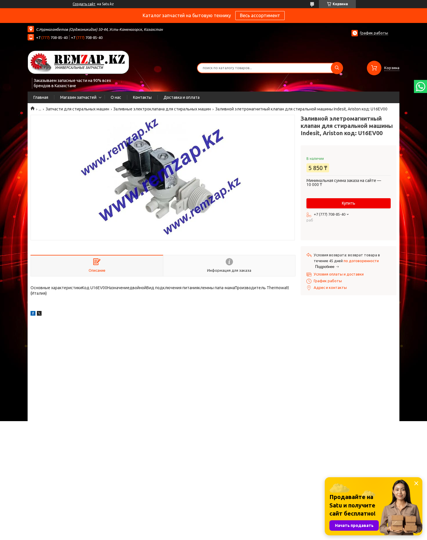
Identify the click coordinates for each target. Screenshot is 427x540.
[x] (39, 314)
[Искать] (337, 68)
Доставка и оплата (182, 97)
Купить (348, 203)
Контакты (142, 97)
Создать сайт (84, 4)
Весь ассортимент (260, 15)
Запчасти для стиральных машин (77, 109)
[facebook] (33, 314)
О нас (116, 97)
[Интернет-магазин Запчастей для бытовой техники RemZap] (78, 61)
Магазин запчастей (78, 97)
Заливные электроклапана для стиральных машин (162, 109)
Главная (40, 97)
